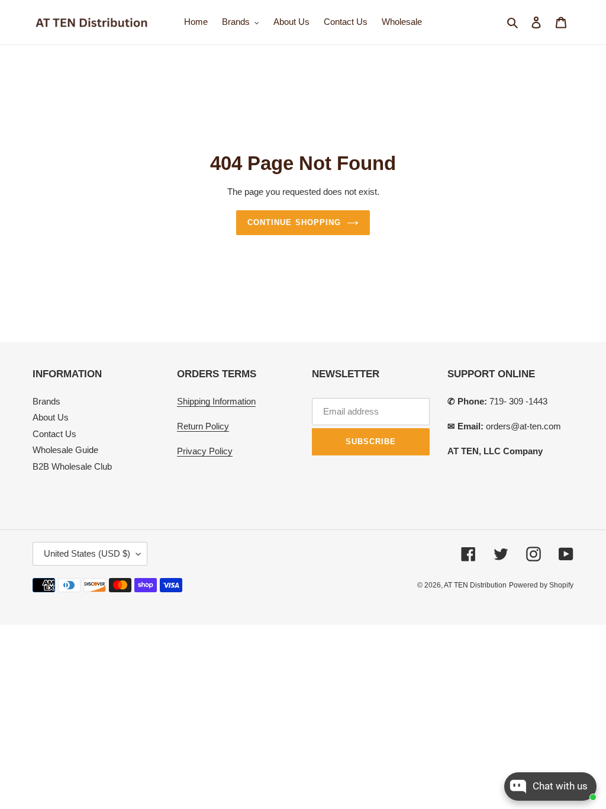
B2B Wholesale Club (72, 466)
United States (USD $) (87, 553)
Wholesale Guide (65, 450)
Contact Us (54, 434)
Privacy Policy (205, 451)
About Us (51, 417)
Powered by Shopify (541, 585)
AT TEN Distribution (475, 585)
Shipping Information (216, 401)
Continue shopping (294, 222)
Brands (46, 401)
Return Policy (203, 426)
